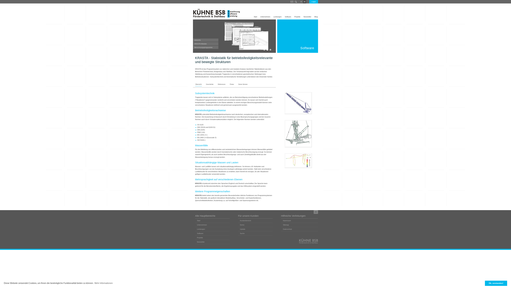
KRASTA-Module (200, 44)
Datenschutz (287, 229)
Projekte (297, 17)
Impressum (287, 221)
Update (242, 229)
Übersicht (198, 84)
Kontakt (292, 1)
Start (255, 17)
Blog (316, 17)
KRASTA (197, 40)
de (304, 1)
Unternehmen (265, 17)
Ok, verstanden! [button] (496, 283)
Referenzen (221, 84)
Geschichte (209, 84)
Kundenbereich (245, 221)
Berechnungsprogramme (203, 47)
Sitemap (286, 225)
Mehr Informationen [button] (103, 283)
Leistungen (277, 17)
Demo (242, 225)
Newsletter (307, 17)
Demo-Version (243, 84)
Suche (296, 1)
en (301, 1)
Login (314, 2)
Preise (232, 84)
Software (288, 17)
